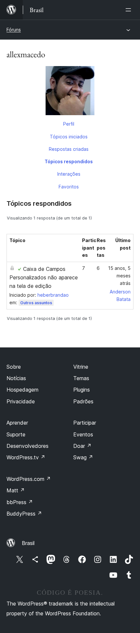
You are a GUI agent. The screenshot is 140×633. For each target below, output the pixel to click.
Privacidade (21, 401)
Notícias (16, 378)
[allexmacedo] (70, 92)
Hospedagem (22, 389)
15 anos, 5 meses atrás (119, 275)
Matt (16, 490)
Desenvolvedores (28, 446)
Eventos (83, 434)
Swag (83, 457)
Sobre (14, 366)
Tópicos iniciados (69, 136)
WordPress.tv (26, 457)
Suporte (16, 434)
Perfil (68, 124)
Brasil (28, 543)
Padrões (83, 401)
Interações (68, 174)
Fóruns (14, 29)
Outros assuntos (36, 302)
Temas (81, 378)
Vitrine (80, 366)
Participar (84, 422)
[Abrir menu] (129, 10)
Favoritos (69, 186)
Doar (82, 446)
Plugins (81, 389)
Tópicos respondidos (69, 161)
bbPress (20, 502)
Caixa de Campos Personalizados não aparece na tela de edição (43, 277)
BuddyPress (24, 513)
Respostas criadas (69, 149)
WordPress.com (29, 479)
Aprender (17, 422)
